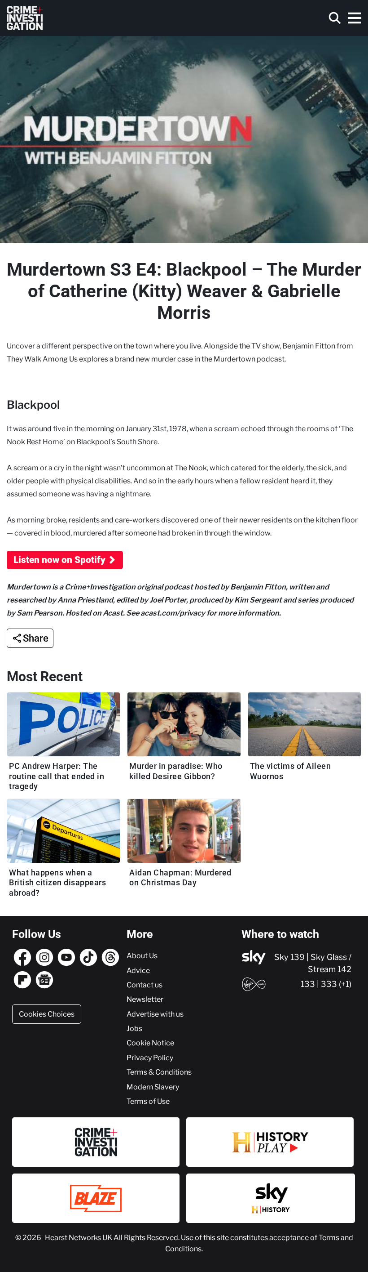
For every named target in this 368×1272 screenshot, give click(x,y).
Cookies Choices (46, 1013)
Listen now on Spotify (59, 559)
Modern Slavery (153, 1086)
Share (35, 638)
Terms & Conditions (159, 1071)
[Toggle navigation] (354, 18)
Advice (138, 970)
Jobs (134, 1028)
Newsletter (145, 999)
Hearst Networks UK (79, 1237)
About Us (142, 955)
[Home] (25, 18)
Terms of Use (148, 1101)
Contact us (144, 984)
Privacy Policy (150, 1057)
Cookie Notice (150, 1042)
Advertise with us (155, 1013)
